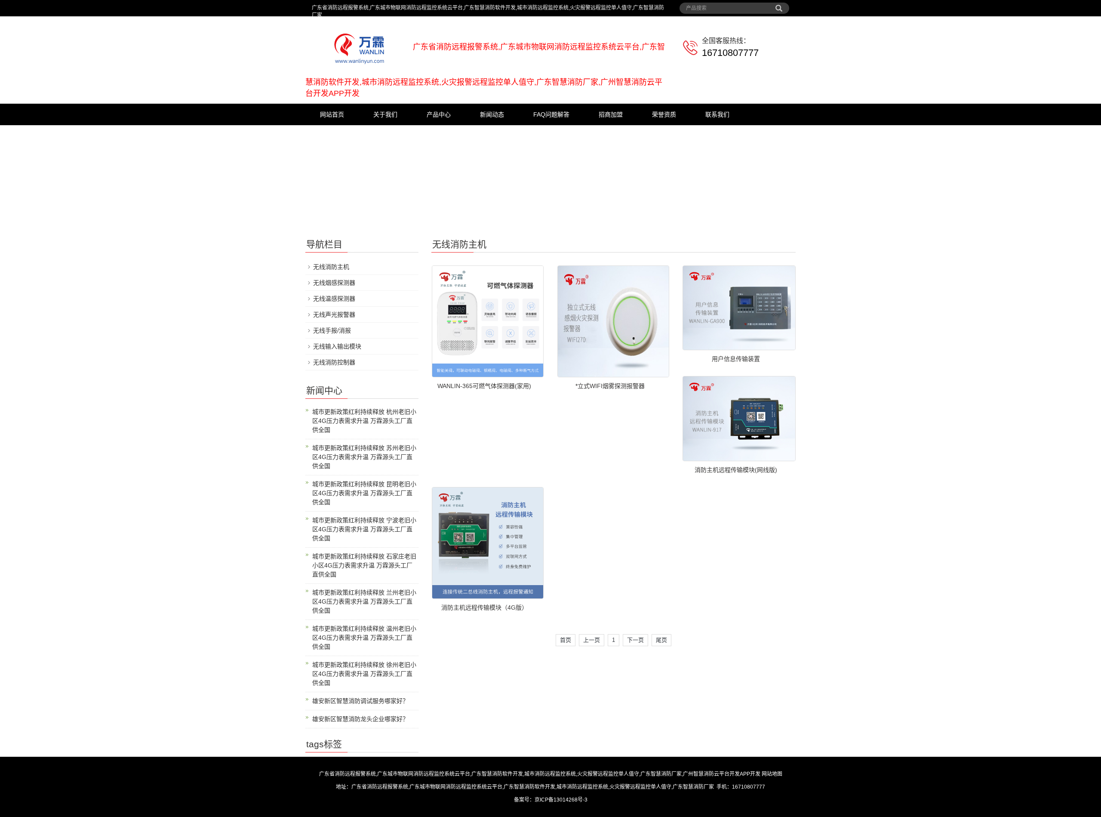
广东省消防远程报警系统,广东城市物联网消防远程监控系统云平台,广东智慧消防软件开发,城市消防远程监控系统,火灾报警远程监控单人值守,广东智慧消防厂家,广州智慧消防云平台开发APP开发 (539, 774)
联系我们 (717, 114)
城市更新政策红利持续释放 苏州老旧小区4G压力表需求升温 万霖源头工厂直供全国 (364, 456)
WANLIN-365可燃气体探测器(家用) (484, 385)
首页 (565, 640)
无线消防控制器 (334, 362)
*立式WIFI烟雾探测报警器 (610, 385)
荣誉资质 (664, 114)
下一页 (635, 640)
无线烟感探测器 (334, 282)
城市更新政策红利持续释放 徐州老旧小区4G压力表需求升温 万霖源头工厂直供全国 (364, 673)
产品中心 (439, 114)
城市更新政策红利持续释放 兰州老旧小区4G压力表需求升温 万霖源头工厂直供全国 (364, 601)
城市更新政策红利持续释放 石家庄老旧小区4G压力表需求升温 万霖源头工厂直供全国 (364, 565)
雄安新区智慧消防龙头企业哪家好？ (360, 718)
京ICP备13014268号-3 (561, 800)
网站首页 (332, 114)
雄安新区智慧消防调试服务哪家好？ (360, 700)
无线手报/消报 (332, 330)
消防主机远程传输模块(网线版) (736, 469)
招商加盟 (611, 114)
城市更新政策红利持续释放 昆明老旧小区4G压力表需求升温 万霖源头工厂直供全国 (364, 493)
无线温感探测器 (334, 298)
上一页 (591, 640)
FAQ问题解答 (551, 114)
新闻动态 (492, 114)
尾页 (661, 640)
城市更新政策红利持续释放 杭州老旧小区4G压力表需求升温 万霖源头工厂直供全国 (364, 420)
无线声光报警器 (334, 314)
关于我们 (385, 114)
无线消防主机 (331, 266)
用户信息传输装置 (736, 358)
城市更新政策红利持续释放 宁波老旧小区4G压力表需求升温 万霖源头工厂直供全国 (364, 529)
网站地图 (772, 774)
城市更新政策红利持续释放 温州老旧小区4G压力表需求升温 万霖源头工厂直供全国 (364, 637)
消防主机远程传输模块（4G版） (484, 607)
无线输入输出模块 (337, 346)
